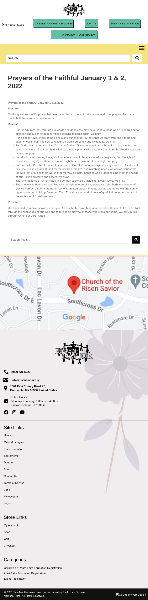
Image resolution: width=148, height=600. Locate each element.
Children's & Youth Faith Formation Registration (33, 567)
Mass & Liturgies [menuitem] (14, 442)
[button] (53, 23)
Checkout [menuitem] (9, 545)
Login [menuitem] (7, 489)
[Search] (136, 240)
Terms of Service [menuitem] (14, 482)
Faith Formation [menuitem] (13, 448)
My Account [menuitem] (11, 496)
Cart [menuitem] (6, 538)
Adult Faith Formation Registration (25, 573)
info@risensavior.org (25, 379)
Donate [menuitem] (8, 462)
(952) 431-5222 (20, 371)
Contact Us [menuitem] (10, 476)
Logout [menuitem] (8, 503)
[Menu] (141, 48)
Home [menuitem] (7, 435)
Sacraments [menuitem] (11, 455)
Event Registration (15, 578)
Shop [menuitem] (7, 469)
